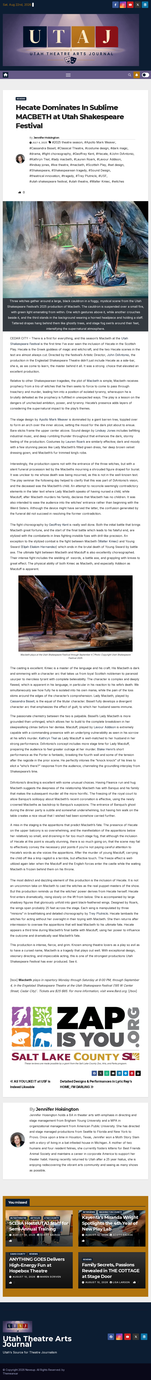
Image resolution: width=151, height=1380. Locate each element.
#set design (116, 165)
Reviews (21, 99)
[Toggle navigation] (68, 75)
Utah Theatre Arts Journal (37, 1341)
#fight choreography (56, 154)
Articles (35, 1218)
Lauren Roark (75, 441)
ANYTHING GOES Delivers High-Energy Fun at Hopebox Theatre (36, 1265)
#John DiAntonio (122, 154)
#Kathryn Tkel (39, 159)
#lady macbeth (61, 159)
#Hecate (102, 154)
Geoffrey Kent (59, 524)
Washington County (110, 1212)
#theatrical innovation (44, 176)
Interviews (89, 1212)
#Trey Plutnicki (86, 176)
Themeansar (10, 1373)
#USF (103, 176)
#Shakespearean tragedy (69, 170)
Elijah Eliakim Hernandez (39, 547)
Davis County (17, 1254)
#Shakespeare (39, 170)
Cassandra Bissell (22, 701)
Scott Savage (50, 1234)
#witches (118, 181)
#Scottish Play (96, 165)
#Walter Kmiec (100, 181)
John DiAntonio (118, 355)
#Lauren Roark (84, 159)
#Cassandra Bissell (42, 148)
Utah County (51, 1218)
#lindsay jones (39, 165)
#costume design (97, 148)
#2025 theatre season (67, 142)
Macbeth (93, 381)
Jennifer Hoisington (46, 137)
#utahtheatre (18, 1218)
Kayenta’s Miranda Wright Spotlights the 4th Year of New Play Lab (110, 1223)
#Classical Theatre (70, 148)
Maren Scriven (50, 1276)
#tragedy (68, 176)
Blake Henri (105, 749)
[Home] (5, 75)
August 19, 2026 (24, 1234)
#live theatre (59, 165)
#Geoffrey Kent (83, 154)
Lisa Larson (122, 1282)
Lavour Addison (105, 727)
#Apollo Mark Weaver (99, 142)
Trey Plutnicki (98, 913)
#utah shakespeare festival (48, 181)
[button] (129, 75)
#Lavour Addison (109, 159)
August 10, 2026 (24, 1276)
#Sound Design (99, 170)
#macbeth (77, 165)
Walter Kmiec (108, 541)
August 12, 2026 (97, 1234)
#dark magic (119, 148)
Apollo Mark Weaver (53, 419)
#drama (34, 154)
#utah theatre (78, 181)
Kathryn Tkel (48, 738)
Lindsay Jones (105, 430)
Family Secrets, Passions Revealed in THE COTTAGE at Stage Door (110, 1270)
